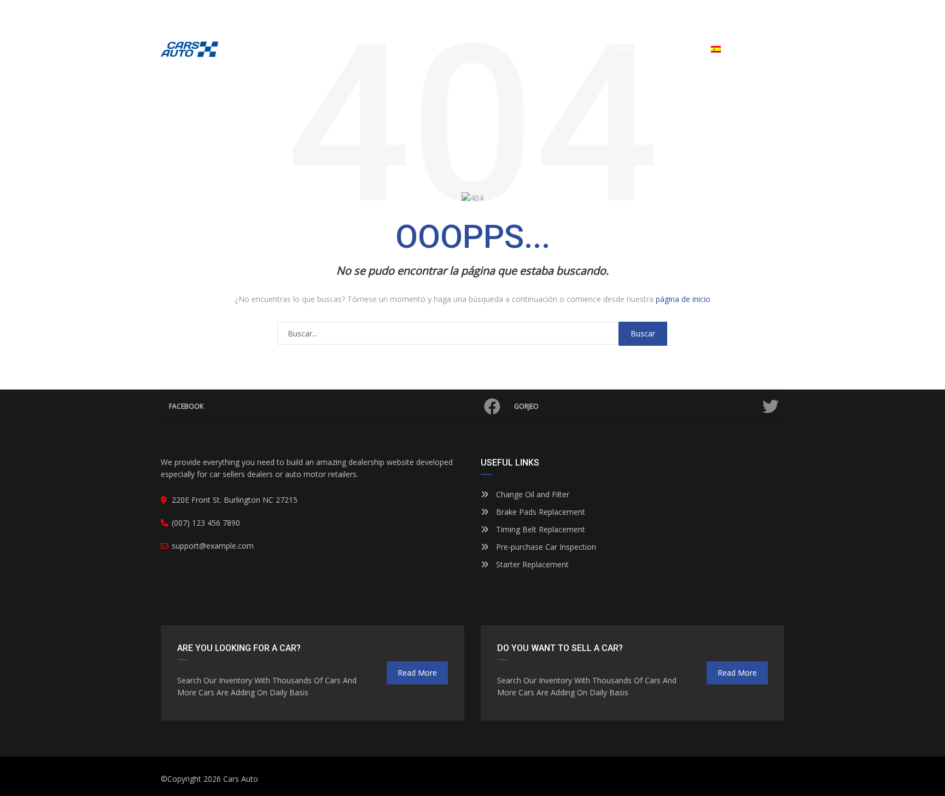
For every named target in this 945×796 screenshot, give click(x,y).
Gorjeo (526, 406)
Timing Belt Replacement (539, 529)
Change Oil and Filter (531, 494)
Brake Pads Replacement (539, 512)
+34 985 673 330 (694, 11)
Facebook (186, 406)
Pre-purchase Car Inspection (545, 547)
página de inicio (683, 299)
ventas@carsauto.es (210, 11)
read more (417, 672)
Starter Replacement (531, 564)
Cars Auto (240, 779)
